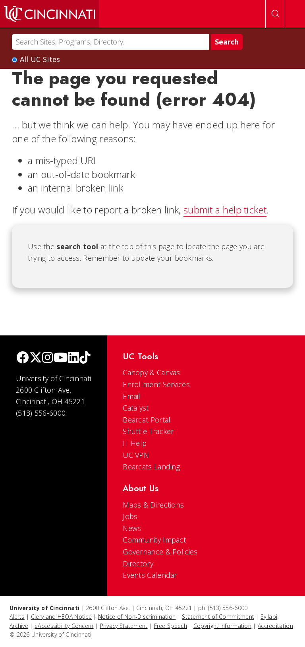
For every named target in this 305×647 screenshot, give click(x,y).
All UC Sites (40, 59)
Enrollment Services (156, 384)
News (132, 528)
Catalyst (136, 408)
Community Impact (154, 539)
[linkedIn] (73, 358)
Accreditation (275, 626)
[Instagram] (47, 358)
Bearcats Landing (151, 466)
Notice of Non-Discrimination (137, 616)
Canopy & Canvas (151, 372)
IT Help (135, 443)
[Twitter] (35, 358)
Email (132, 396)
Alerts (17, 616)
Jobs (130, 516)
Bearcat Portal (146, 419)
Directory (138, 563)
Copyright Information (222, 626)
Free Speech (170, 626)
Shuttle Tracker (148, 431)
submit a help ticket (224, 209)
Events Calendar (150, 575)
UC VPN (136, 455)
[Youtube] (61, 358)
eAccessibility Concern (64, 626)
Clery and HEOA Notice (61, 616)
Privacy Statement (124, 626)
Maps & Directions (153, 504)
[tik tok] (85, 358)
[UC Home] (49, 14)
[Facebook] (22, 358)
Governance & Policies (160, 551)
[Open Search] (275, 14)
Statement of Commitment (218, 616)
